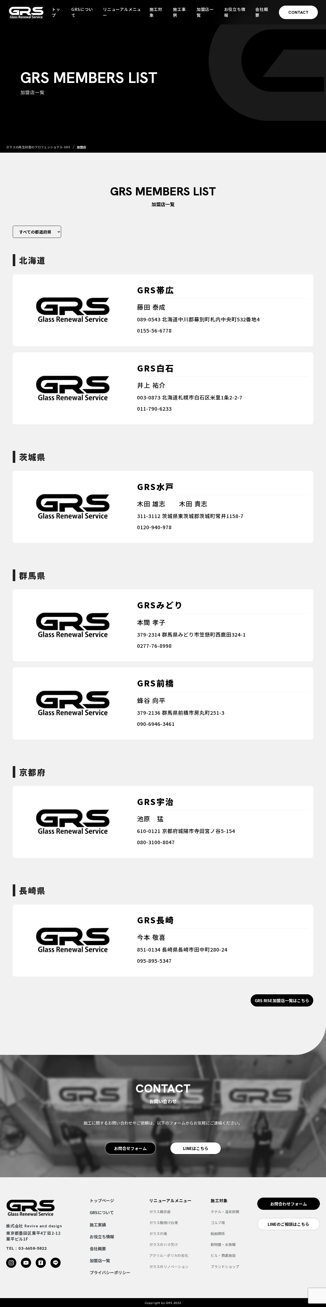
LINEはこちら (195, 1148)
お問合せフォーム (130, 1148)
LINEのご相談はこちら (288, 1224)
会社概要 (261, 12)
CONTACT (298, 12)
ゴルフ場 (218, 1222)
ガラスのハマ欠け (163, 1244)
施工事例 (179, 12)
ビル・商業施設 (223, 1255)
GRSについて (82, 12)
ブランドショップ (225, 1266)
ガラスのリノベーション (168, 1266)
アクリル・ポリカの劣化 (168, 1255)
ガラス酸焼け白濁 (163, 1222)
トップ (56, 12)
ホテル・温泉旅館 (225, 1211)
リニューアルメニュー (122, 12)
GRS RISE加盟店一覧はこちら (282, 1000)
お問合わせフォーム (288, 1204)
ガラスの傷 (158, 1233)
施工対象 (156, 12)
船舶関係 (218, 1233)
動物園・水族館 (223, 1244)
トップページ (102, 1200)
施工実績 (98, 1225)
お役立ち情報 (235, 12)
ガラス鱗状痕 (160, 1211)
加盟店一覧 (205, 12)
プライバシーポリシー (110, 1272)
